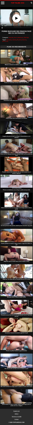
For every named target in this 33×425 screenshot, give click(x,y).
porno (4, 41)
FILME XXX (16, 411)
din (18, 39)
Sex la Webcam (18, 37)
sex (7, 41)
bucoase (8, 39)
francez (24, 39)
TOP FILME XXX (17, 3)
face (20, 39)
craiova (14, 39)
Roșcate (11, 37)
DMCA (16, 414)
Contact (16, 419)
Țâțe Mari (26, 37)
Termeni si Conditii (16, 416)
